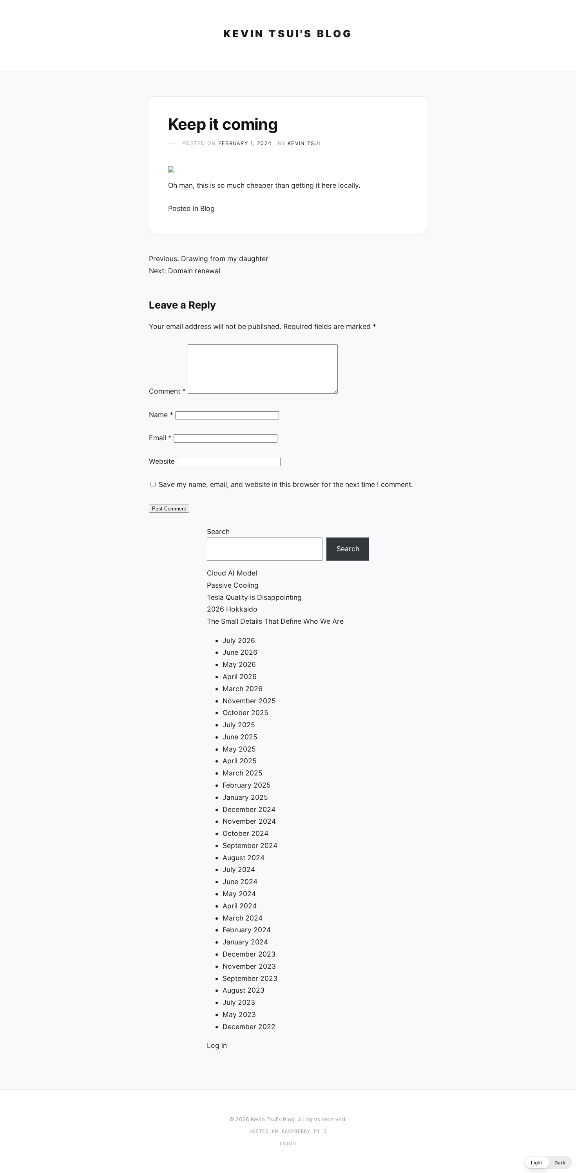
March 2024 (243, 918)
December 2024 (249, 809)
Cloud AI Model (232, 573)
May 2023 (239, 1014)
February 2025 (247, 785)
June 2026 (240, 652)
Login (288, 1143)
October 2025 (245, 712)
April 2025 (240, 761)
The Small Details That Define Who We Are (275, 621)
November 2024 (249, 821)
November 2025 (249, 701)
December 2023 (249, 954)
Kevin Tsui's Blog (288, 33)
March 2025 (243, 773)
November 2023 (249, 966)
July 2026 (239, 640)
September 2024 (250, 845)
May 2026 (239, 664)
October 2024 (245, 833)
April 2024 (240, 906)
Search (218, 531)
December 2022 (249, 1026)
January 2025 (245, 797)
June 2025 (240, 737)
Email (160, 438)
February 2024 (247, 930)
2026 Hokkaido (232, 609)
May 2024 (239, 894)
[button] (548, 1162)
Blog (207, 208)
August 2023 (243, 990)
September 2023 (250, 978)
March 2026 (243, 689)
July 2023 (239, 1002)
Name (161, 414)
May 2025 (239, 749)
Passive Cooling (233, 585)
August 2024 (243, 857)
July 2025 (239, 725)
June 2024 (240, 881)
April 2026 (240, 676)
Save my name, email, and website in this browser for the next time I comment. (286, 484)
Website (162, 461)
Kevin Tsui (304, 143)
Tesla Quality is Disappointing (254, 597)
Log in (217, 1045)
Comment (167, 391)
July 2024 (239, 869)
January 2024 (245, 942)
